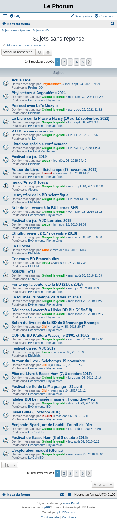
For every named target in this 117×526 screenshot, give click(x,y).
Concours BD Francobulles (35, 259)
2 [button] (64, 61)
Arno (45, 250)
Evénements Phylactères (45, 100)
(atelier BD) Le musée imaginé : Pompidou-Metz (54, 399)
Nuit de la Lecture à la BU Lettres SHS (45, 208)
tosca (46, 160)
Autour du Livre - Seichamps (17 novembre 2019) (54, 169)
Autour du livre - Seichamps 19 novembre (48, 361)
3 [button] (70, 61)
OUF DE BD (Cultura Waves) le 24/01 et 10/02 (50, 335)
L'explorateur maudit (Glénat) (37, 450)
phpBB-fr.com (66, 512)
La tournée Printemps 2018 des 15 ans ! (46, 297)
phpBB (45, 507)
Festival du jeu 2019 (29, 157)
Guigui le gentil (53, 96)
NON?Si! (34, 279)
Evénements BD (39, 406)
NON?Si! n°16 (23, 272)
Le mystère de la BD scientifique (40, 195)
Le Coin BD (36, 432)
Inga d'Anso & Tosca (30, 182)
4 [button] (77, 61)
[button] (89, 61)
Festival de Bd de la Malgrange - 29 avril (47, 386)
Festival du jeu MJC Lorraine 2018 (41, 220)
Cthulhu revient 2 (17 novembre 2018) (44, 233)
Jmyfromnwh (52, 84)
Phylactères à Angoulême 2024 (39, 93)
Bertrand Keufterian (41, 151)
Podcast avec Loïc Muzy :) (35, 106)
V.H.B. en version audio (32, 131)
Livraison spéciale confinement (39, 144)
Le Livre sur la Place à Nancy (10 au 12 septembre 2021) (60, 118)
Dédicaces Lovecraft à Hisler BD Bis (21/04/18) (52, 310)
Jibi (44, 326)
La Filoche (21, 246)
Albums (33, 189)
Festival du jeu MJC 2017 (33, 348)
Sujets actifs (41, 30)
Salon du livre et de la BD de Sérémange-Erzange (55, 323)
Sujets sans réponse (15, 30)
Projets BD (35, 87)
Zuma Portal (71, 503)
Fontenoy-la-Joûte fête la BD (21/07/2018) (47, 284)
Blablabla (34, 113)
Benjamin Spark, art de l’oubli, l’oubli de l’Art (52, 425)
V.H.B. (32, 138)
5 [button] (83, 61)
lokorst (47, 173)
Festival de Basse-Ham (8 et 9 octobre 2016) (50, 437)
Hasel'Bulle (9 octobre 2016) (36, 412)
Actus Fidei (22, 80)
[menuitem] (15, 16)
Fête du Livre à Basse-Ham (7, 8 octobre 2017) (52, 374)
